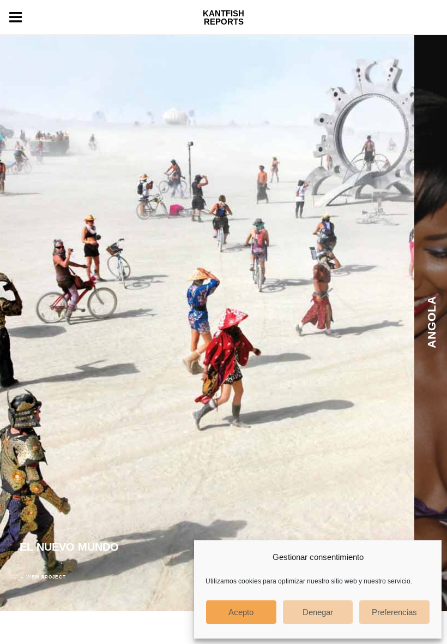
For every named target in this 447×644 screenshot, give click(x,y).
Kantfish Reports (223, 17)
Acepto (240, 612)
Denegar (318, 612)
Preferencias (394, 612)
